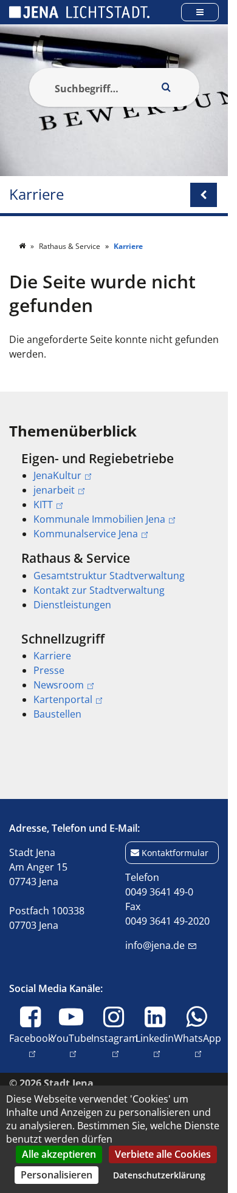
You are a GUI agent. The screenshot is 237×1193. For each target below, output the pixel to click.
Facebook (31, 1045)
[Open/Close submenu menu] (203, 195)
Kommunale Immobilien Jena (99, 519)
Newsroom (58, 685)
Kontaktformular (175, 852)
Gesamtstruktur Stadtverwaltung (109, 575)
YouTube (71, 1045)
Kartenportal (62, 699)
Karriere (36, 194)
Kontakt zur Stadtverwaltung (99, 590)
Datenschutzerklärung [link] (159, 1175)
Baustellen (57, 714)
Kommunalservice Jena (85, 533)
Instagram (114, 1045)
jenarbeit (54, 490)
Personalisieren (56, 1174)
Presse (48, 670)
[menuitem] (114, 496)
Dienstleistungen (72, 604)
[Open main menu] (200, 12)
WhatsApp (197, 1045)
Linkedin (155, 1045)
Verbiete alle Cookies (163, 1154)
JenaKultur (57, 475)
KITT (43, 504)
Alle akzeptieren (59, 1154)
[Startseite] (23, 246)
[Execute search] (166, 87)
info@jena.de (155, 945)
